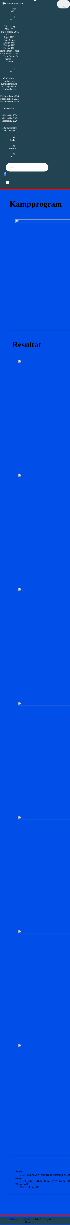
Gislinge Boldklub (20, 1219)
